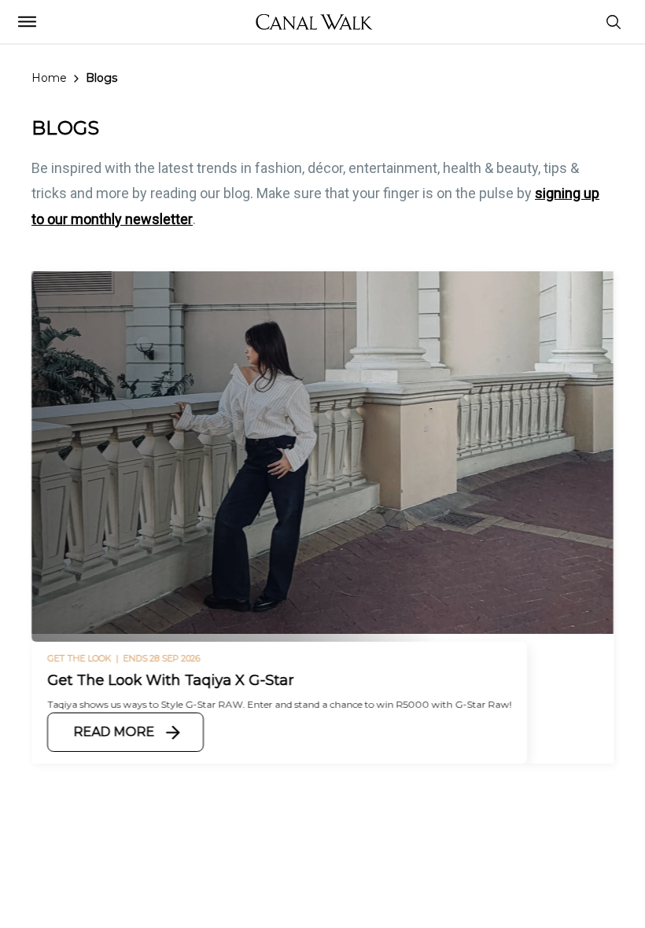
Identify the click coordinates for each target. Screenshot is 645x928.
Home (49, 78)
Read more (113, 731)
